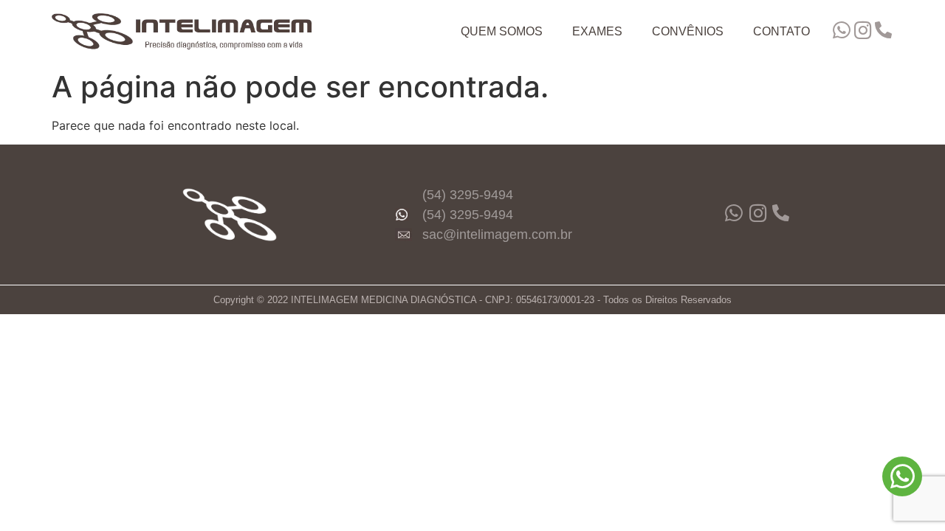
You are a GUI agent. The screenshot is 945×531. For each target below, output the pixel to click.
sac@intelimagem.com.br (497, 234)
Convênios (688, 31)
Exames (597, 31)
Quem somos (502, 31)
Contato (781, 31)
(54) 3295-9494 (467, 194)
